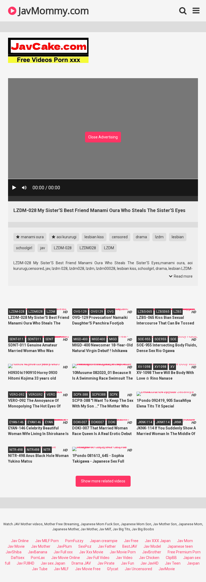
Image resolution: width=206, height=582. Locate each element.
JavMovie (167, 569)
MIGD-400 (80, 339)
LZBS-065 (145, 311)
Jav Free (131, 541)
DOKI (111, 422)
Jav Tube (39, 569)
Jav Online (20, 541)
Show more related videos (103, 481)
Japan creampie (103, 541)
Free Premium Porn (184, 552)
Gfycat (112, 569)
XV (172, 367)
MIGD (113, 339)
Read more (183, 276)
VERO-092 (16, 394)
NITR (46, 450)
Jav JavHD (150, 563)
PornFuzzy (74, 541)
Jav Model (152, 546)
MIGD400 (98, 339)
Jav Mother (40, 546)
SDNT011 (34, 339)
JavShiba (13, 552)
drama (141, 237)
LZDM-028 (63, 248)
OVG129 (97, 311)
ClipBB (171, 557)
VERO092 (35, 394)
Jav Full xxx (63, 552)
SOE (173, 339)
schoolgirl (24, 248)
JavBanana (37, 552)
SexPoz (84, 546)
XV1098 (160, 367)
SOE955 (160, 339)
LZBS (177, 311)
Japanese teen (180, 546)
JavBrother (151, 552)
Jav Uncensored (138, 569)
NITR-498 (16, 450)
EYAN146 (34, 422)
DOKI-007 (80, 422)
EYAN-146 (16, 422)
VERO (51, 394)
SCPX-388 (80, 394)
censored (120, 237)
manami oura (32, 237)
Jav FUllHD (25, 563)
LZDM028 (88, 248)
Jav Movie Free (88, 569)
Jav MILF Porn (47, 541)
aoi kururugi (66, 237)
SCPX (114, 394)
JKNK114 (163, 422)
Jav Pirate (106, 563)
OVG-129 (80, 311)
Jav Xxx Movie (91, 552)
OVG (110, 311)
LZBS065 (163, 311)
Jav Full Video (97, 557)
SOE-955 (144, 339)
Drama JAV (81, 563)
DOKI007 (97, 422)
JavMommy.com (52, 10)
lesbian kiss (94, 237)
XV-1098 (144, 367)
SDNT (49, 339)
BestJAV (129, 546)
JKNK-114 (145, 422)
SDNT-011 (16, 339)
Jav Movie (16, 546)
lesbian (178, 237)
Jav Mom (185, 541)
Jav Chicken (149, 557)
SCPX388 (99, 394)
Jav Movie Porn (123, 552)
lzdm (159, 237)
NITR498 (33, 450)
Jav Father (107, 546)
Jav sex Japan (53, 563)
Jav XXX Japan (158, 541)
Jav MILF (61, 569)
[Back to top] (188, 565)
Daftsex (17, 557)
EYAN (49, 422)
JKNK (177, 422)
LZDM (109, 248)
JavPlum (64, 546)
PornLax (38, 557)
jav (42, 248)
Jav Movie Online (65, 557)
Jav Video (124, 557)
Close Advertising (103, 137)
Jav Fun (127, 563)
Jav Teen (173, 563)
